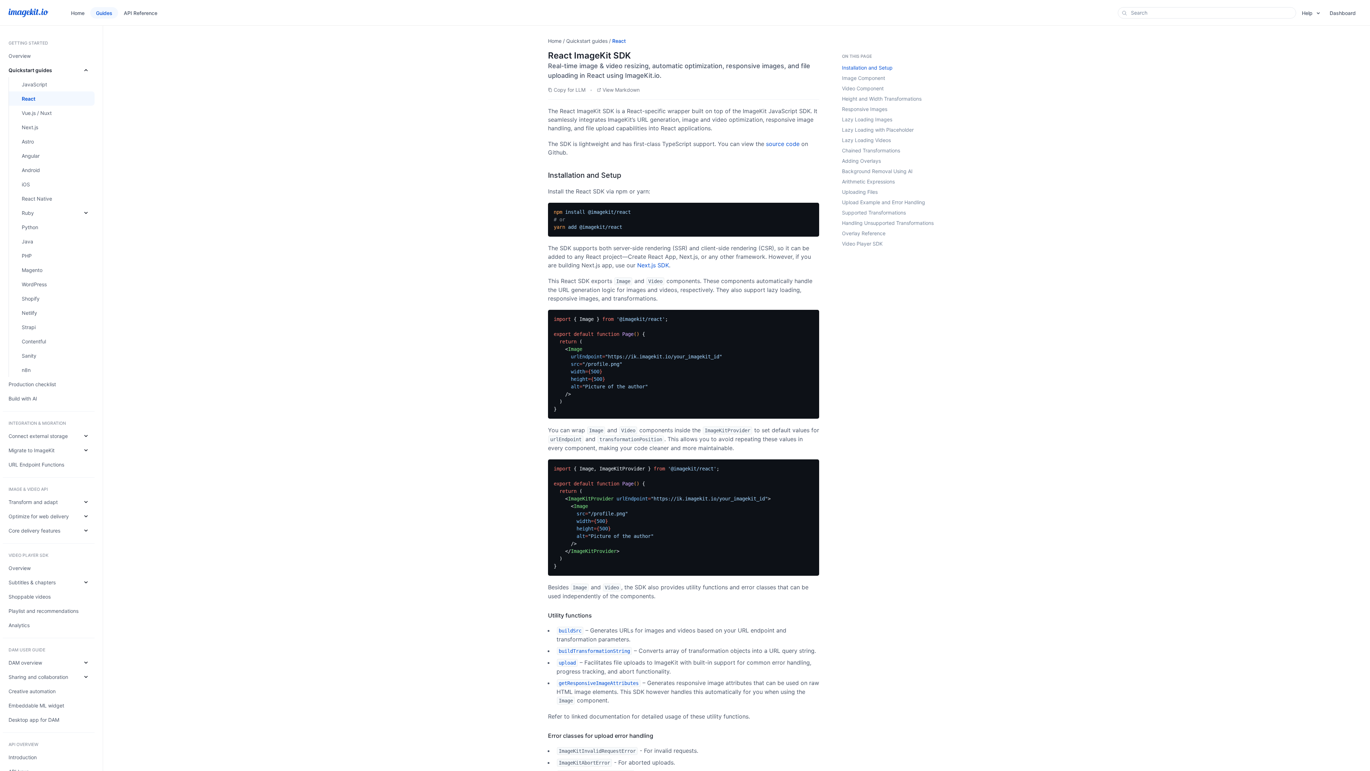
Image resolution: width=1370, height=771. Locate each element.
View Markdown (621, 90)
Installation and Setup (867, 68)
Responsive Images (864, 109)
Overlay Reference (864, 233)
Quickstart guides (587, 41)
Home (555, 41)
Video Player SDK (862, 244)
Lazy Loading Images (867, 119)
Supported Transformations (874, 213)
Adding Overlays (861, 161)
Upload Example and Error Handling (883, 202)
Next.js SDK (653, 265)
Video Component (863, 88)
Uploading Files (860, 192)
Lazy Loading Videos (866, 140)
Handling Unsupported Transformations (888, 223)
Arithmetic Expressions (868, 181)
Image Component (863, 78)
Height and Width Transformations (882, 99)
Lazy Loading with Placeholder (878, 130)
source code (783, 143)
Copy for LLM (569, 90)
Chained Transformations (871, 150)
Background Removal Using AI (877, 171)
